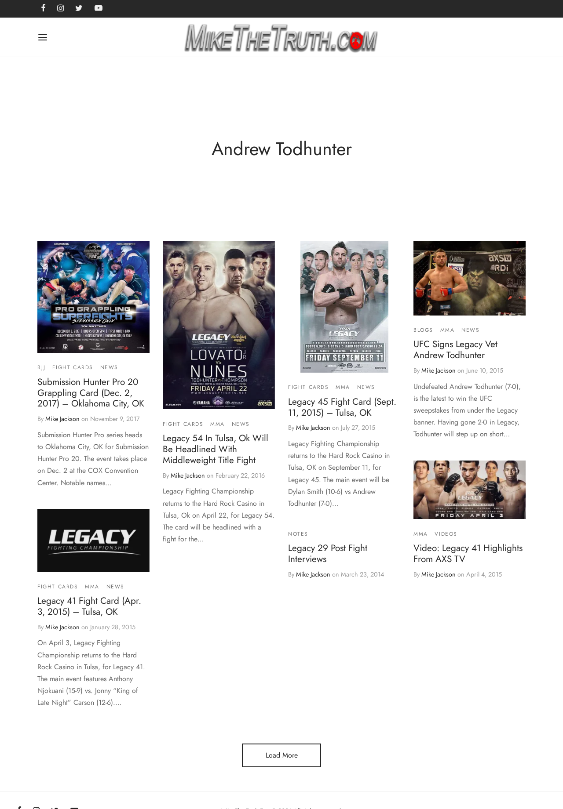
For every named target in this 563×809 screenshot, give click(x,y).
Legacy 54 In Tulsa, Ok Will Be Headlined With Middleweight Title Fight (215, 449)
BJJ (41, 367)
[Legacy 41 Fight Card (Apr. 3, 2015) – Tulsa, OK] (93, 540)
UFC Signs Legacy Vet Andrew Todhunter (455, 349)
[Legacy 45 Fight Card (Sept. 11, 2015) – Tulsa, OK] (344, 307)
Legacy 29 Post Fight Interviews (327, 554)
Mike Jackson (62, 419)
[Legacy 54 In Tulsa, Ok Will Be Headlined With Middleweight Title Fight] (219, 325)
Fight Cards (72, 367)
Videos (446, 533)
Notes (298, 534)
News (109, 367)
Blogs (423, 330)
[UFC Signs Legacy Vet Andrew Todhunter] (469, 278)
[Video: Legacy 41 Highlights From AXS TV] (469, 490)
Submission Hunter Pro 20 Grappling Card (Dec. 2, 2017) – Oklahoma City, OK (90, 392)
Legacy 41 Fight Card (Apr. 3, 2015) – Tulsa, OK (89, 606)
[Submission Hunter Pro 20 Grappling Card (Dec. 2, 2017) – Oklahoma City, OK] (93, 297)
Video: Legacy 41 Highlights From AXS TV (468, 553)
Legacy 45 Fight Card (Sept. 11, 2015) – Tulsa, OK (342, 407)
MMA (217, 424)
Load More (282, 755)
